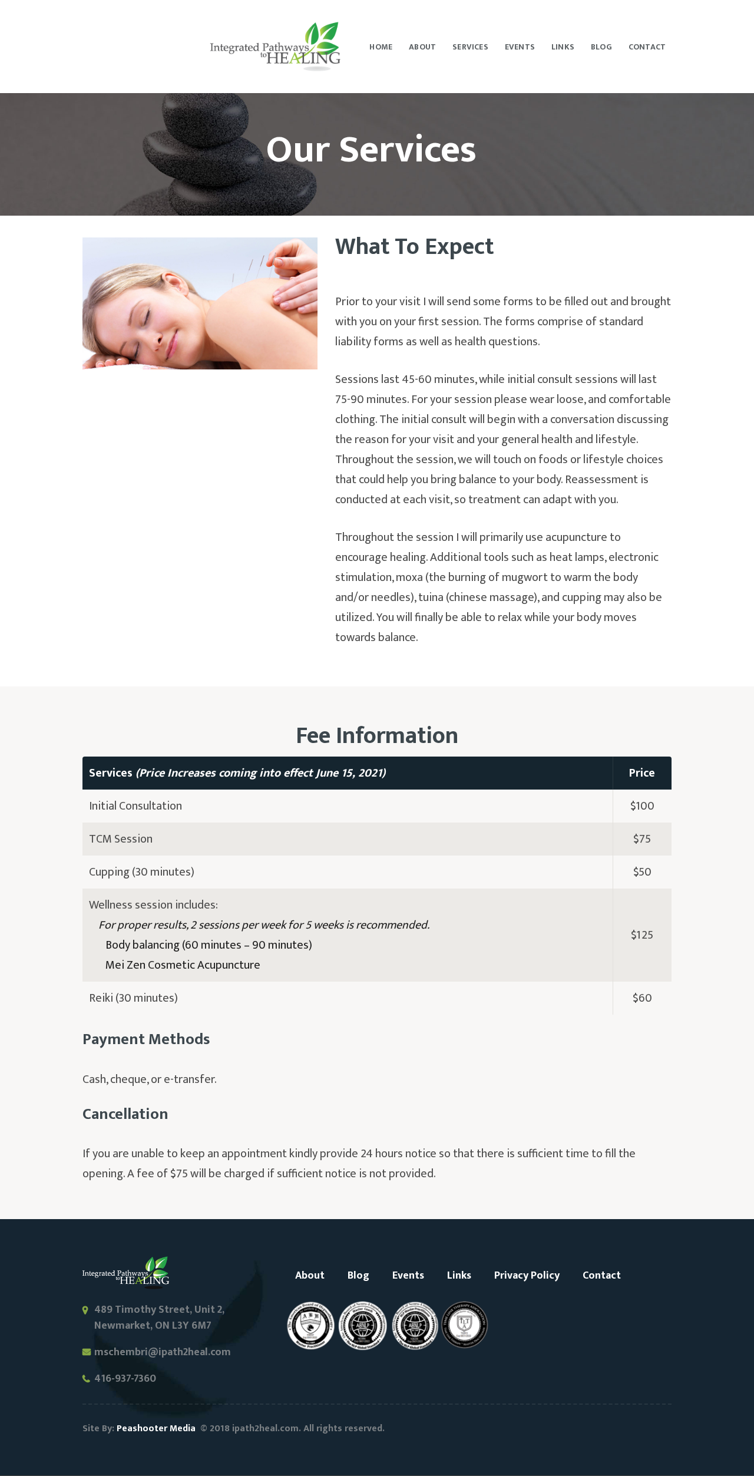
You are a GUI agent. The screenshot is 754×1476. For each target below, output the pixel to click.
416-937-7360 (125, 1379)
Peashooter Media (156, 1429)
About (310, 1276)
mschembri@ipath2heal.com (162, 1352)
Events (408, 1276)
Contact (602, 1276)
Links (459, 1276)
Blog (358, 1276)
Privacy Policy (527, 1276)
